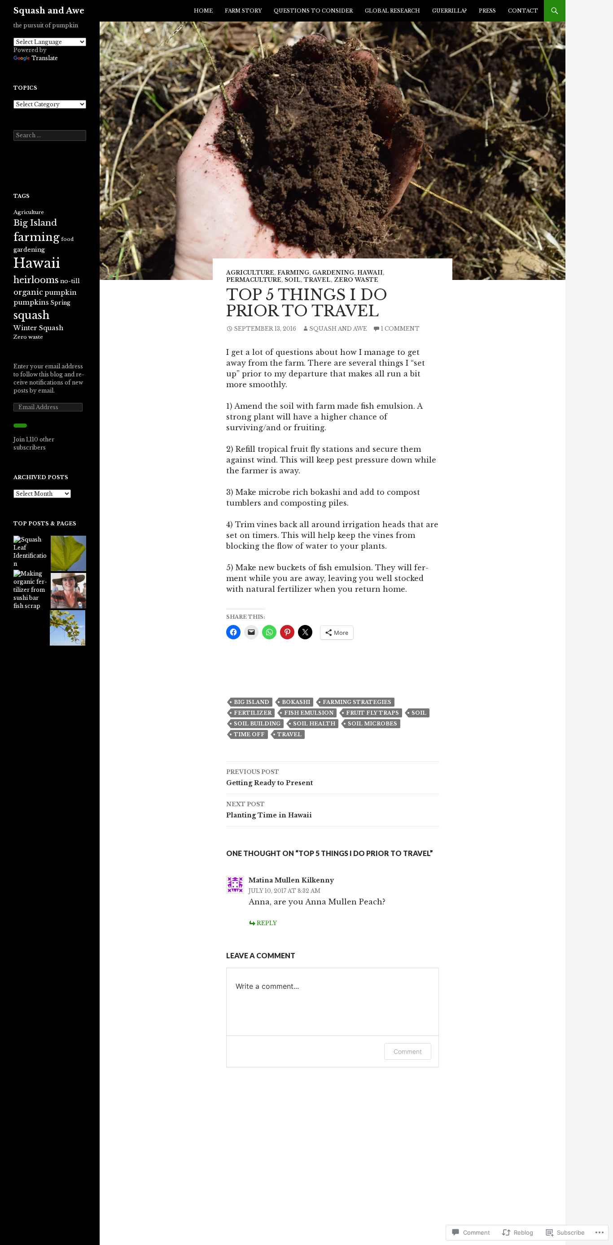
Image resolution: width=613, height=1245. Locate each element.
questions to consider (313, 11)
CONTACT (523, 11)
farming (36, 237)
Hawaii (370, 272)
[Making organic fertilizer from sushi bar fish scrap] (31, 590)
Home (203, 11)
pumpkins (31, 302)
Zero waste (356, 279)
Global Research (392, 11)
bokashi (296, 702)
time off (249, 734)
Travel (317, 279)
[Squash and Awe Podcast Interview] (68, 590)
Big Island (251, 702)
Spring (60, 302)
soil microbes (372, 724)
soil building (257, 724)
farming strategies (357, 702)
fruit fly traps (372, 713)
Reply (267, 923)
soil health (314, 724)
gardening (333, 272)
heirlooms (36, 280)
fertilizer (252, 713)
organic (28, 292)
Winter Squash (38, 328)
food (67, 239)
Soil (293, 279)
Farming (293, 272)
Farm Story (243, 11)
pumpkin (60, 292)
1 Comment (400, 328)
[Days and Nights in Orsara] (67, 628)
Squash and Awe (48, 11)
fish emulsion (308, 713)
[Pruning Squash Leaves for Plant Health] (68, 553)
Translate (44, 58)
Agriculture (250, 272)
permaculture (253, 279)
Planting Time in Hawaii (269, 810)
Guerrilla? (449, 11)
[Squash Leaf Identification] (31, 552)
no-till (70, 281)
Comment (408, 1051)
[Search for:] (49, 135)
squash (31, 315)
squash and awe (338, 328)
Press (487, 11)
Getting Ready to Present (269, 778)
